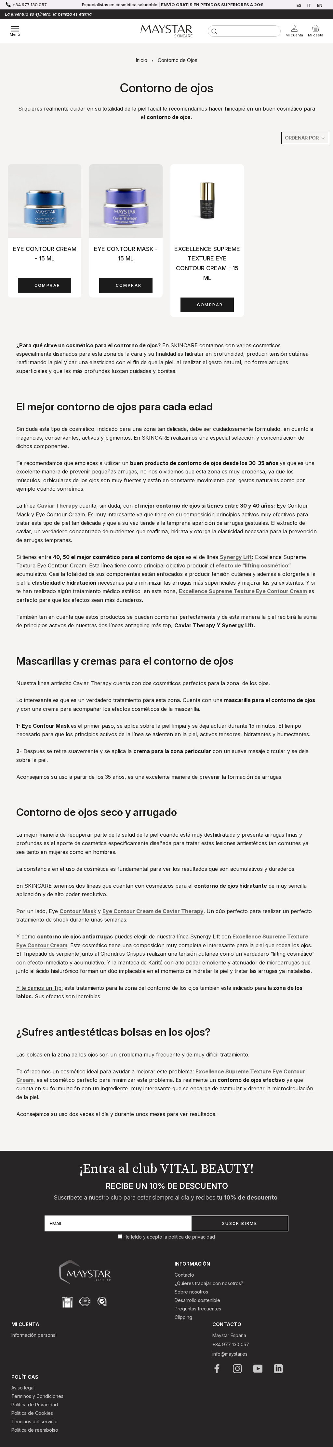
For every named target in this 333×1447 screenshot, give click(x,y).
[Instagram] (238, 1368)
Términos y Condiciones (37, 1396)
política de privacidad (191, 1237)
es (299, 5)
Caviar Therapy (58, 505)
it (309, 5)
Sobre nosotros (191, 1291)
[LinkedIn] (279, 1368)
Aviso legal (22, 1387)
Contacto (184, 1275)
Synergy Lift (236, 557)
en (319, 5)
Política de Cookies (32, 1413)
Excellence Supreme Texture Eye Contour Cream (243, 591)
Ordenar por (302, 138)
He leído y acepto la (146, 1237)
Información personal (34, 1335)
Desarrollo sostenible (197, 1300)
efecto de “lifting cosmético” (253, 565)
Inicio (141, 60)
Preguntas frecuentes (198, 1308)
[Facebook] (217, 1368)
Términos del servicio (34, 1421)
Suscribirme (239, 1223)
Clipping (183, 1317)
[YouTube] (258, 1368)
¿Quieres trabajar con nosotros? (209, 1283)
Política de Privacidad (34, 1404)
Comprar (47, 285)
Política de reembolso (34, 1430)
